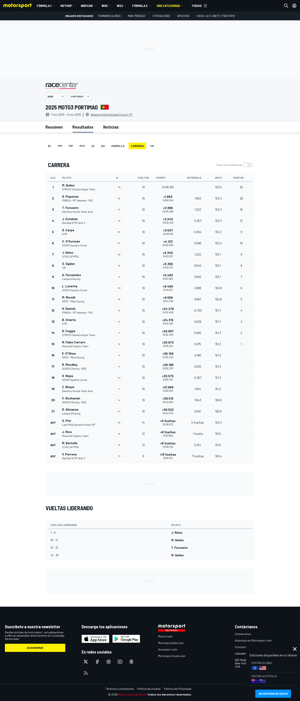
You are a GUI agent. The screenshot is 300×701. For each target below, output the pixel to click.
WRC (105, 6)
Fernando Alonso (109, 16)
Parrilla (117, 146)
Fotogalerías (161, 16)
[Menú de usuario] (294, 6)
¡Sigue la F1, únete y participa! (216, 16)
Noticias (111, 127)
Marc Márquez (137, 16)
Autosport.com (167, 649)
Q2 (103, 146)
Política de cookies (149, 688)
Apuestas (183, 16)
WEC (120, 6)
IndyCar (87, 6)
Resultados (82, 127)
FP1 (60, 146)
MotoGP (66, 6)
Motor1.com (165, 636)
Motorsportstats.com (171, 656)
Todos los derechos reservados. (169, 694)
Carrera (137, 146)
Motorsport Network (132, 694)
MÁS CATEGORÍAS (168, 6)
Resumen (54, 127)
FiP (71, 146)
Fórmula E (140, 6)
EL (49, 146)
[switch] (234, 165)
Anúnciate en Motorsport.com (253, 640)
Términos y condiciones (120, 688)
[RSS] (86, 673)
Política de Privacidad (177, 688)
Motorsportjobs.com (171, 643)
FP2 (82, 146)
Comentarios (243, 634)
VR (152, 146)
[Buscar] (286, 6)
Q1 (92, 146)
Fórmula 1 (44, 6)
